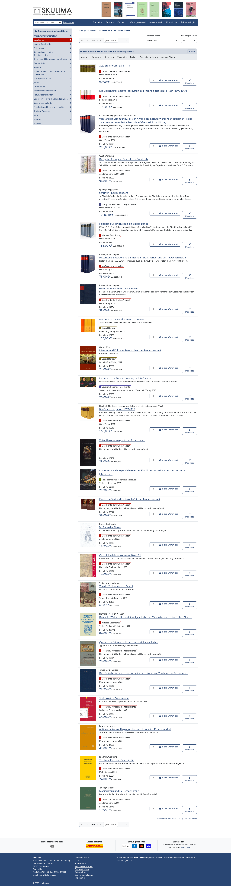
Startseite (97, 22)
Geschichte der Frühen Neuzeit (116, 71)
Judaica (37, 82)
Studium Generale (42, 111)
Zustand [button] (121, 57)
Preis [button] (132, 57)
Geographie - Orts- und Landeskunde (51, 99)
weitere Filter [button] (167, 57)
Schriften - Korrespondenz (113, 192)
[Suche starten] (60, 22)
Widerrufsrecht (82, 863)
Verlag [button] (84, 57)
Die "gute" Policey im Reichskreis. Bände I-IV (123, 159)
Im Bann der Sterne (110, 527)
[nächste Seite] (121, 40)
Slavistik (37, 67)
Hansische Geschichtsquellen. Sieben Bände (123, 223)
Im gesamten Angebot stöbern (53, 31)
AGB (77, 860)
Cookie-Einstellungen (84, 875)
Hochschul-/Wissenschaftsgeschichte (119, 650)
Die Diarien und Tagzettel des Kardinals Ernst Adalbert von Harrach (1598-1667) (143, 90)
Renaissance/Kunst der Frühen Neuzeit (119, 479)
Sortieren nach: (153, 35)
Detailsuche (68, 22)
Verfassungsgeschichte (112, 266)
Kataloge (110, 22)
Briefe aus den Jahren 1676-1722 (117, 409)
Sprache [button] (109, 57)
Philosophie (39, 48)
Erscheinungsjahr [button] (148, 57)
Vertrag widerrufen (84, 866)
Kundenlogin (189, 22)
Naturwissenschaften (43, 94)
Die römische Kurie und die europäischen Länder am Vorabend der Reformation (143, 673)
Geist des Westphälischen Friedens (118, 288)
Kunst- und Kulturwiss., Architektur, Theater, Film (50, 73)
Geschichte (39, 40)
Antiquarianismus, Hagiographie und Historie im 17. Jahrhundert (135, 729)
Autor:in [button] (96, 57)
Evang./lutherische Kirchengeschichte (119, 204)
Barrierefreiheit (82, 869)
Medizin (37, 119)
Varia (36, 115)
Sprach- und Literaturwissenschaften (50, 59)
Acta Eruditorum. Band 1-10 (114, 65)
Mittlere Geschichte (111, 235)
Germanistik (39, 63)
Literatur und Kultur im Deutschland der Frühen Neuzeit (130, 350)
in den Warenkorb (169, 80)
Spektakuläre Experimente (114, 698)
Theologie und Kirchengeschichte (49, 107)
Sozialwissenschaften (43, 103)
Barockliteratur (109, 328)
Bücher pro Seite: (189, 35)
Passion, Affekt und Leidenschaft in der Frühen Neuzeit (129, 499)
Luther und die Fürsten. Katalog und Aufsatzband (126, 378)
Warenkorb (157, 22)
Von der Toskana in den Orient (116, 586)
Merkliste (172, 22)
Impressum (80, 877)
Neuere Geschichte (42, 44)
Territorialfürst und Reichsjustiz (116, 760)
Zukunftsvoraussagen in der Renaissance (122, 440)
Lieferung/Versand (137, 22)
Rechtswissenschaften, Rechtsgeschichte (44, 53)
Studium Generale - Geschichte (116, 387)
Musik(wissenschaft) (43, 78)
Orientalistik (39, 86)
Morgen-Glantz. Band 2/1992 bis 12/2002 (121, 319)
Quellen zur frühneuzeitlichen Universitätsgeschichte (128, 642)
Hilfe (192, 51)
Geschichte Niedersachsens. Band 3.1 (120, 555)
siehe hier (185, 847)
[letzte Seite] (126, 40)
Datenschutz (80, 872)
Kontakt (121, 22)
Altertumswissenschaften (45, 36)
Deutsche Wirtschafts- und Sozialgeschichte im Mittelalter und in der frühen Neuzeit (145, 617)
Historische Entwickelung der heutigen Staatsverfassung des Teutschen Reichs (142, 257)
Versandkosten (191, 818)
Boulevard (38, 123)
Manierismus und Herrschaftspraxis (119, 791)
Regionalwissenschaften (45, 90)
